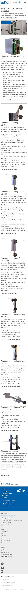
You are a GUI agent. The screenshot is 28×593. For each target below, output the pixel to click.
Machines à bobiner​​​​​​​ (5, 540)
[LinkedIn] (2, 571)
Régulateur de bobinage (6, 516)
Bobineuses (3, 538)
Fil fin (2, 533)
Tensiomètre (4, 525)
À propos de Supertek (6, 549)
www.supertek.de (6, 506)
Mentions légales (5, 552)
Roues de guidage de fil (6, 524)
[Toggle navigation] (25, 2)
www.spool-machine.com (7, 585)
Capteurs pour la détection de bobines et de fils (12, 520)
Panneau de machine (6, 522)
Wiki (2, 542)
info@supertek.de (9, 503)
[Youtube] (2, 567)
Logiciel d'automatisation (7, 518)
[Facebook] (2, 564)
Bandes (2, 537)
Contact (3, 550)
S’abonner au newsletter (6, 556)
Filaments (3, 535)
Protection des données (6, 554)
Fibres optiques (4, 531)
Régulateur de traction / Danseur (8, 515)
